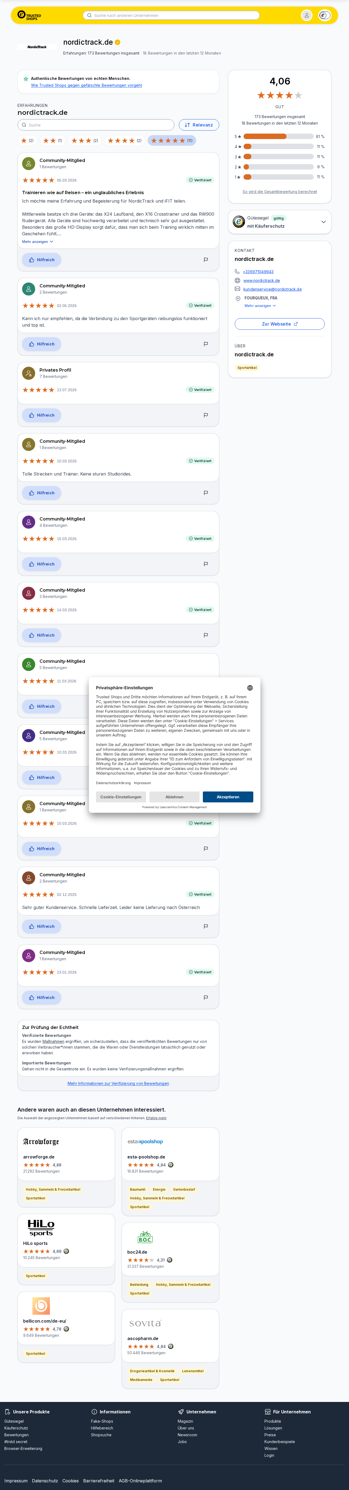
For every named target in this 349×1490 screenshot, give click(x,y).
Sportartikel (247, 368)
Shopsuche (101, 1434)
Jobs (182, 1441)
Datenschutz (45, 1480)
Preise (270, 1434)
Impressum (16, 1480)
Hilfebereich (102, 1428)
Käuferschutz (16, 1428)
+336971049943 (258, 271)
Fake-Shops (102, 1421)
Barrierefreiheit (98, 1480)
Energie (159, 1189)
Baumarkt (137, 1189)
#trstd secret (15, 1441)
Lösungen (273, 1428)
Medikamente (141, 1380)
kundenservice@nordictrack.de (272, 289)
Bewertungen (16, 1434)
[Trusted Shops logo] (29, 15)
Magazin (185, 1421)
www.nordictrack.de (261, 280)
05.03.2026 (67, 180)
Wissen (271, 1448)
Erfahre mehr (156, 1118)
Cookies (70, 1480)
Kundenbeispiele (279, 1441)
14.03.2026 (67, 610)
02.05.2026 (67, 305)
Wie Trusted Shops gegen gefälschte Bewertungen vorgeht (86, 85)
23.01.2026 (67, 972)
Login (269, 1455)
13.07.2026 (67, 390)
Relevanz (203, 125)
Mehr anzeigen (258, 305)
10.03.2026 (67, 461)
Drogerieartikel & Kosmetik (152, 1371)
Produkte (272, 1421)
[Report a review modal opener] (206, 260)
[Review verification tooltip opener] (117, 42)
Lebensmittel (192, 1371)
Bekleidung (139, 1285)
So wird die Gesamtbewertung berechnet (280, 191)
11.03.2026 (66, 681)
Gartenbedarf (184, 1189)
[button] (306, 15)
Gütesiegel (14, 1421)
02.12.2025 (67, 894)
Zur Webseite (276, 324)
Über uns (186, 1428)
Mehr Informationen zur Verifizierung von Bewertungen (118, 1083)
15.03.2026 (67, 539)
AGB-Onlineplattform (140, 1480)
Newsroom (187, 1434)
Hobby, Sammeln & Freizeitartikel (53, 1189)
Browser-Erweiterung (23, 1448)
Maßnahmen (53, 1041)
